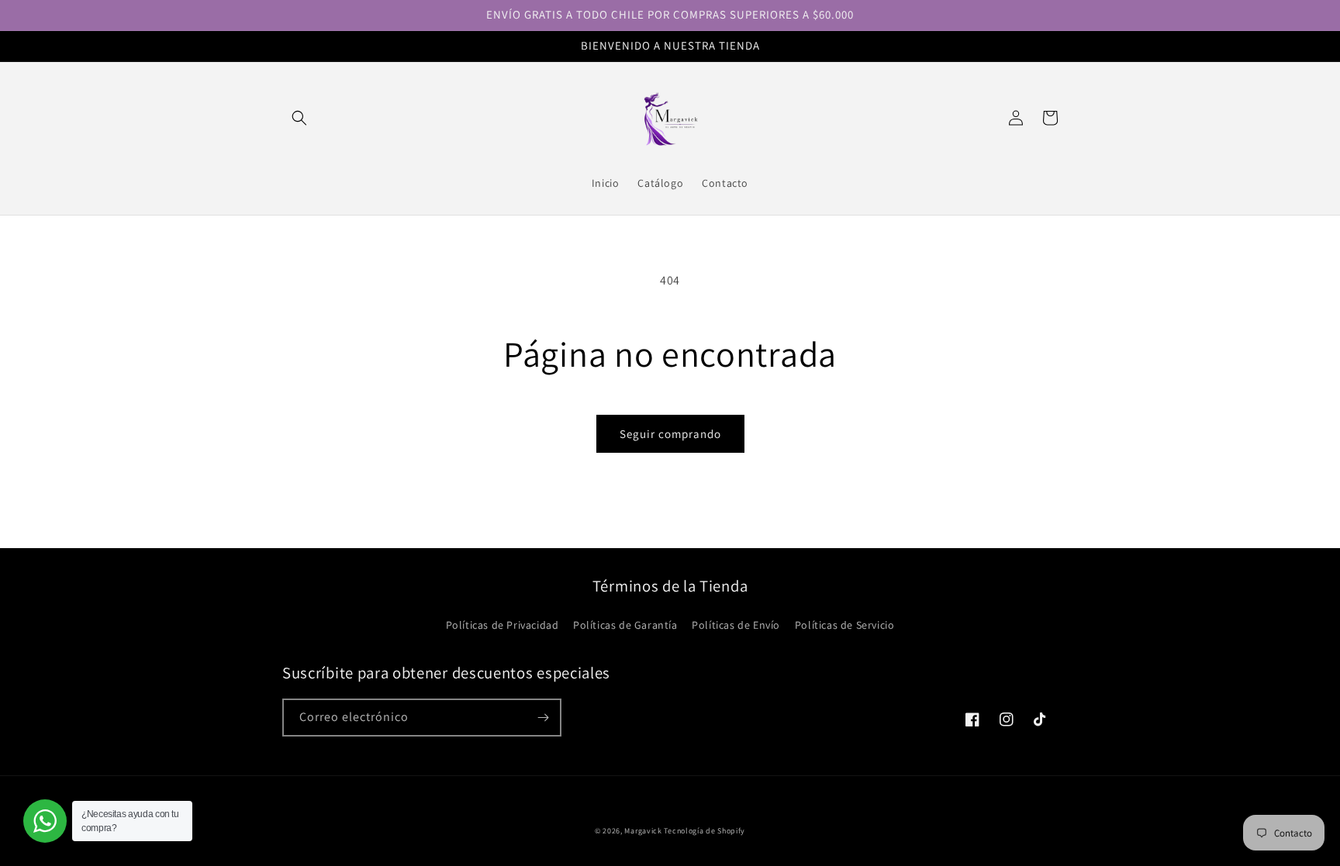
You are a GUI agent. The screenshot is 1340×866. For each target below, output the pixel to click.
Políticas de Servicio (845, 625)
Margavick (642, 831)
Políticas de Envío (736, 625)
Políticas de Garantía (625, 625)
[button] (299, 118)
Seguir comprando (670, 433)
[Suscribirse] (543, 718)
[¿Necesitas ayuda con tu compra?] (45, 821)
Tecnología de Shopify (704, 831)
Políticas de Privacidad (502, 625)
